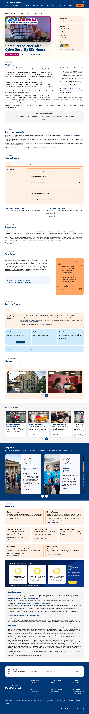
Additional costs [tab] (44, 310)
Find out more (37, 342)
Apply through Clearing (12, 54)
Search (77, 671)
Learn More (33, 434)
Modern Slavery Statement (56, 689)
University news (34, 691)
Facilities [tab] (9, 367)
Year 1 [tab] (8, 164)
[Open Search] (83, 2)
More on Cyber (78, 434)
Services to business (77, 687)
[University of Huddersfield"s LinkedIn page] (67, 709)
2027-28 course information (49, 147)
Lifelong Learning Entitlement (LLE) (32, 321)
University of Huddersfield (14, 2)
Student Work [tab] (18, 367)
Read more (9, 215)
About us (33, 682)
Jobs (32, 689)
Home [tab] (8, 310)
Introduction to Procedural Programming (38, 171)
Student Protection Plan (33, 598)
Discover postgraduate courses (54, 554)
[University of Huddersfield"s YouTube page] (61, 709)
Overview (7, 5)
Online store (53, 685)
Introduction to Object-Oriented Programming (40, 199)
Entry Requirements (17, 5)
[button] (46, 395)
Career (42, 5)
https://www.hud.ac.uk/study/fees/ (44, 324)
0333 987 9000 (14, 137)
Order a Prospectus (36, 54)
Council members (35, 685)
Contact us (75, 685)
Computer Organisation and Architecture (38, 193)
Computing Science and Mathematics (37, 176)
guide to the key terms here (14, 598)
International (20, 342)
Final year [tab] (38, 164)
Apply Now (25, 54)
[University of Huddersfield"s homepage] (13, 687)
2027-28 (70, 20)
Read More (71, 92)
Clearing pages (68, 135)
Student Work (62, 5)
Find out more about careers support (15, 521)
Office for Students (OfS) (15, 655)
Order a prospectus (54, 691)
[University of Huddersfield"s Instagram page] (63, 709)
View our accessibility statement (77, 709)
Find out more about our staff (40, 538)
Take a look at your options (13, 555)
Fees (48, 5)
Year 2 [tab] (15, 164)
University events (34, 694)
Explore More (71, 5)
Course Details (27, 5)
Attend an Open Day (54, 694)
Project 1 (30, 188)
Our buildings (34, 687)
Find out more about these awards (67, 49)
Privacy (52, 682)
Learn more (64, 488)
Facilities (54, 5)
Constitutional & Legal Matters (57, 687)
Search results (13, 13)
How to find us (76, 682)
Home (6, 13)
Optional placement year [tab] (26, 164)
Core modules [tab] (10, 169)
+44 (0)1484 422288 (77, 689)
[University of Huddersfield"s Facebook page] (59, 709)
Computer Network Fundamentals (36, 182)
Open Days (80, 5)
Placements (35, 5)
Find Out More (10, 243)
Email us (56, 349)
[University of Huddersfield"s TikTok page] (65, 709)
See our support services (52, 522)
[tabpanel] (44, 184)
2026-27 (63, 20)
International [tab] (17, 310)
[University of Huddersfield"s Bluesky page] (57, 709)
